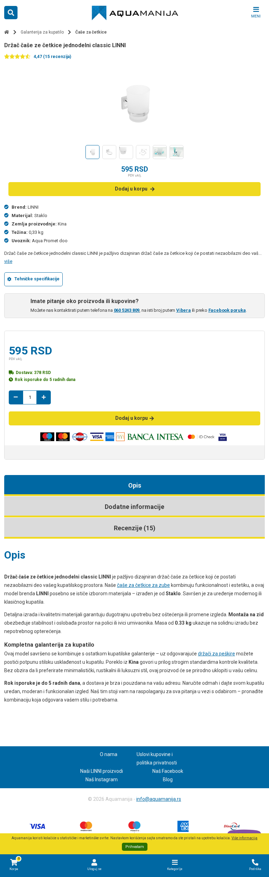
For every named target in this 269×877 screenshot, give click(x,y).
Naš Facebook (167, 771)
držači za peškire (216, 653)
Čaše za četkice (91, 32)
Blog (168, 779)
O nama (108, 754)
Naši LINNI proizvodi (101, 771)
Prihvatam (134, 846)
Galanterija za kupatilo (42, 32)
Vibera (183, 310)
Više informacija (244, 838)
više (8, 261)
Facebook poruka (227, 310)
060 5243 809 (127, 310)
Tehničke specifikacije (37, 278)
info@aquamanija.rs (158, 799)
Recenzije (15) (135, 528)
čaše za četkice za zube (143, 585)
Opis (134, 485)
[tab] (134, 485)
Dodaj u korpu (131, 189)
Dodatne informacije (134, 506)
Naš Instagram (101, 779)
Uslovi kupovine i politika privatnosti (157, 758)
